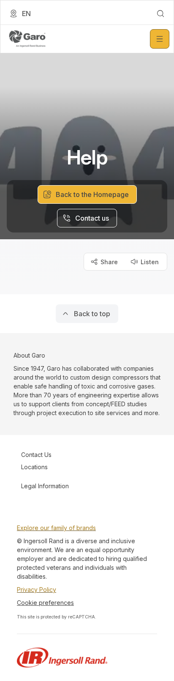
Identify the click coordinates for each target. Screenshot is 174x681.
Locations (34, 466)
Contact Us (36, 454)
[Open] (159, 39)
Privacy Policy (36, 589)
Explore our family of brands (56, 527)
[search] (160, 13)
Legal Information (45, 486)
